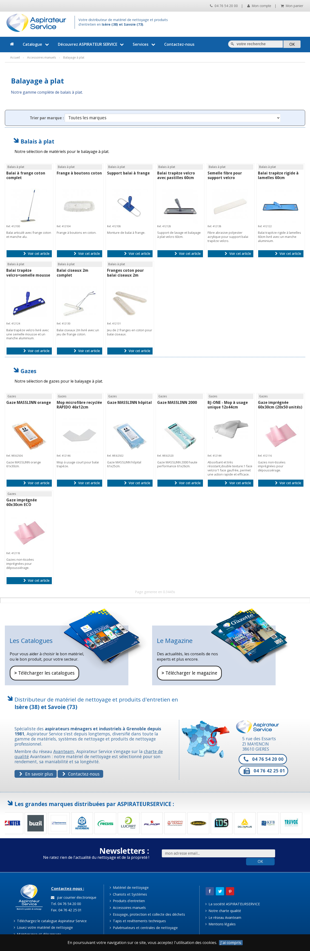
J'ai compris (230, 942)
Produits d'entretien (128, 900)
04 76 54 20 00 (226, 5)
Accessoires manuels (129, 907)
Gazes (28, 371)
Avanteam (63, 751)
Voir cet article (38, 254)
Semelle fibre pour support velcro (225, 175)
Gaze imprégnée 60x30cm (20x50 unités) (280, 404)
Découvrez (87, 44)
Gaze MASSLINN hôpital (129, 402)
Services (140, 44)
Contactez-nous (179, 44)
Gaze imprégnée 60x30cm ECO (21, 502)
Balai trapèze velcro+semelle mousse (28, 272)
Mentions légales (222, 924)
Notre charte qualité (224, 910)
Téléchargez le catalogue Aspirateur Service (51, 921)
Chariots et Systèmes (129, 894)
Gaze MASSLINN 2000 (177, 402)
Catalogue (32, 44)
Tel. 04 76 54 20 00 (65, 903)
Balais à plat (37, 141)
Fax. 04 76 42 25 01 (66, 910)
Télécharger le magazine (189, 673)
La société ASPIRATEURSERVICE (234, 904)
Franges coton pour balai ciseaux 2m (125, 272)
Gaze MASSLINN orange (28, 402)
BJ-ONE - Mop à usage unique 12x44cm (228, 404)
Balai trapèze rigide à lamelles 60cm (278, 175)
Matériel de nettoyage (130, 887)
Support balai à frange (128, 173)
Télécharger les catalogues (44, 673)
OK (260, 861)
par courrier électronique (75, 897)
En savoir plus (38, 774)
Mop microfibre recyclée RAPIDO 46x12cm (79, 404)
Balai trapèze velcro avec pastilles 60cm (176, 175)
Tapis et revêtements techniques (139, 921)
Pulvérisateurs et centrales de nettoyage (145, 927)
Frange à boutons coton (79, 173)
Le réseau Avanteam (224, 917)
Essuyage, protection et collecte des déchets (148, 914)
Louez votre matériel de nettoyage (44, 927)
